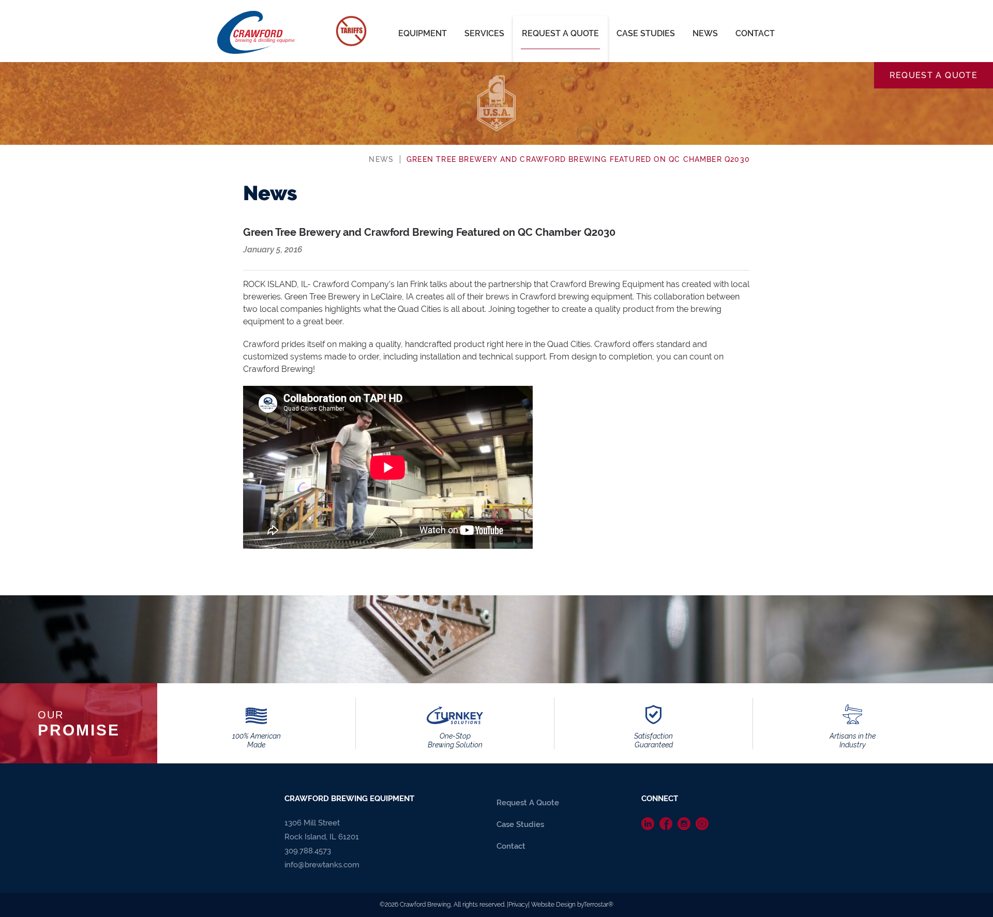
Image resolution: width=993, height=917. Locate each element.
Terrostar (595, 904)
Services (484, 33)
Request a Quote (933, 75)
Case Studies (645, 33)
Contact (755, 33)
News (705, 33)
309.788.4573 (307, 850)
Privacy (518, 904)
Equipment (422, 33)
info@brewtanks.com (321, 864)
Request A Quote (560, 33)
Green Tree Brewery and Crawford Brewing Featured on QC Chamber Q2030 (578, 159)
